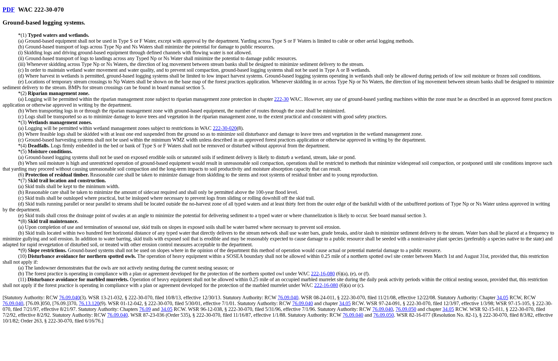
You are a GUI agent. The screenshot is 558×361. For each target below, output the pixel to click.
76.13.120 (89, 303)
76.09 (145, 309)
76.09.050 (406, 309)
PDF (9, 9)
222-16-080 (323, 273)
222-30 (281, 99)
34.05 (502, 297)
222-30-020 (225, 128)
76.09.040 (69, 297)
